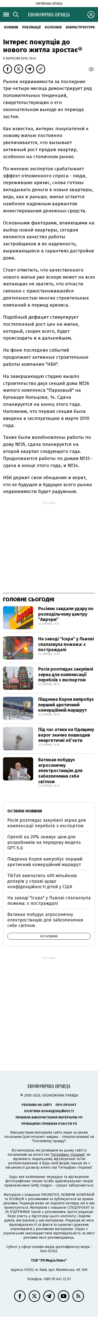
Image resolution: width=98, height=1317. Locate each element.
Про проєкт (66, 1105)
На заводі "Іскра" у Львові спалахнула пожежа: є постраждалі (66, 644)
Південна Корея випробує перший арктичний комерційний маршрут (66, 705)
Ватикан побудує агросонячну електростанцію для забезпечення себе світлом (60, 770)
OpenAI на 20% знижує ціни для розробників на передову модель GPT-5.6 (44, 842)
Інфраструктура (80, 27)
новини (11, 27)
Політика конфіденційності (49, 1111)
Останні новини (24, 811)
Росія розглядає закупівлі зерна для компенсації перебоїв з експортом (65, 674)
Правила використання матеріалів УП (49, 1117)
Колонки (53, 27)
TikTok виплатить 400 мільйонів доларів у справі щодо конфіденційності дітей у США (42, 881)
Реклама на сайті (37, 1105)
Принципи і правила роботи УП (49, 1124)
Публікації (31, 27)
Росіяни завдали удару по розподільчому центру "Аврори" (65, 614)
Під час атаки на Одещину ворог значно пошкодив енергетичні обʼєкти (66, 735)
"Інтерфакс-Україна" (68, 1155)
